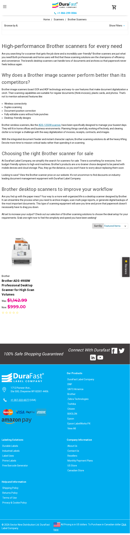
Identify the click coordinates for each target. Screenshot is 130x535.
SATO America (75, 389)
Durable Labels (10, 446)
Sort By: (98, 226)
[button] (65, 25)
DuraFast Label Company (80, 379)
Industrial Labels (11, 450)
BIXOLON (72, 413)
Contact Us (73, 450)
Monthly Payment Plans (80, 460)
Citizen (71, 408)
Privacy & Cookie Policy (14, 502)
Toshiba (71, 404)
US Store (72, 465)
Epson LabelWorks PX (78, 423)
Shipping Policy (10, 488)
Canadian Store (75, 470)
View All (71, 428)
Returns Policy (10, 492)
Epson (70, 418)
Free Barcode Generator (15, 465)
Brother (71, 394)
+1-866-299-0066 (67, 13)
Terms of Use (9, 497)
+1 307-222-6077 (20, 400)
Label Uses (8, 455)
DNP (69, 384)
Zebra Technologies (78, 399)
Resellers (72, 455)
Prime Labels (9, 460)
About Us (72, 446)
